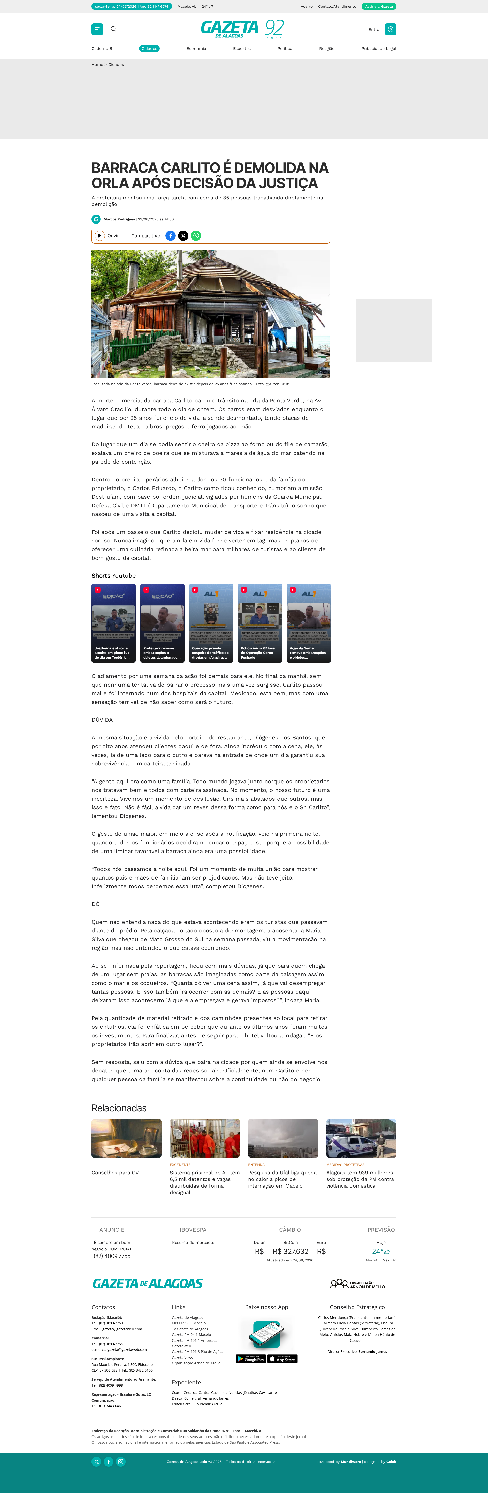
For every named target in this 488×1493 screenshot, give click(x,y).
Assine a (379, 6)
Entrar (375, 29)
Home (97, 64)
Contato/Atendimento (337, 6)
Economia (196, 48)
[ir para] (266, 1334)
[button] (390, 29)
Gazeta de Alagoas (187, 1317)
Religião (327, 48)
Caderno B (102, 48)
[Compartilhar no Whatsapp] (196, 236)
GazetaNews (182, 1357)
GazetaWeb (181, 1346)
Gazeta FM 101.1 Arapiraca (194, 1340)
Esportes (242, 48)
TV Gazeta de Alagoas (190, 1329)
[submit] (113, 29)
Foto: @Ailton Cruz (272, 384)
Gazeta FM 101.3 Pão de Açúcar (198, 1351)
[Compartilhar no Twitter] (183, 236)
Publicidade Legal (379, 48)
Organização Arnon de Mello (196, 1363)
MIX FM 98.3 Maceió (189, 1323)
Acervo (307, 6)
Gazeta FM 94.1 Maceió (191, 1334)
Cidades (149, 48)
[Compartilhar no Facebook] (170, 236)
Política (285, 48)
